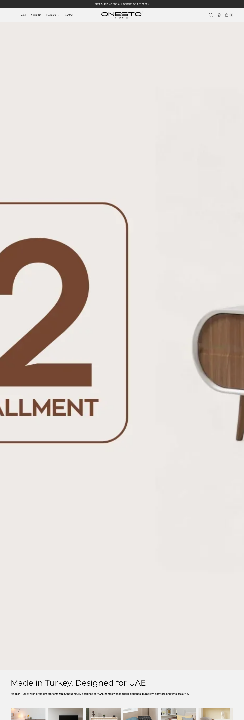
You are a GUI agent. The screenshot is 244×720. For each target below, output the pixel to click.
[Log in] (218, 15)
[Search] (210, 15)
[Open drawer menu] (12, 15)
